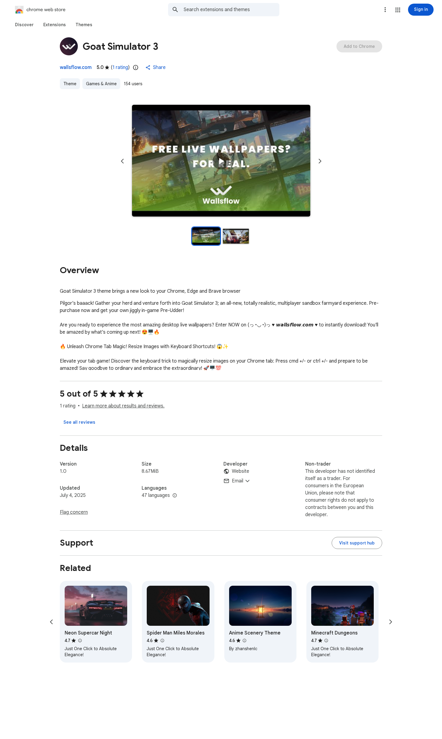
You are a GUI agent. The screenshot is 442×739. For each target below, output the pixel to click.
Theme (69, 83)
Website (240, 471)
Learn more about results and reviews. (123, 406)
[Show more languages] (174, 495)
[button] (398, 10)
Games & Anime (101, 83)
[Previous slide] (122, 161)
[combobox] (231, 9)
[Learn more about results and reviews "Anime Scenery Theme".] (244, 640)
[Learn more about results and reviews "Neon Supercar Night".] (79, 640)
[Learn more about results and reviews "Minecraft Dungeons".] (326, 640)
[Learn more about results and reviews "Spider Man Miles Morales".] (162, 640)
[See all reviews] (79, 422)
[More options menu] (385, 10)
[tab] (24, 24)
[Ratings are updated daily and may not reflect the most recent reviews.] (136, 67)
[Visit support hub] (357, 543)
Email (237, 481)
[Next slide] (320, 161)
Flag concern (74, 512)
